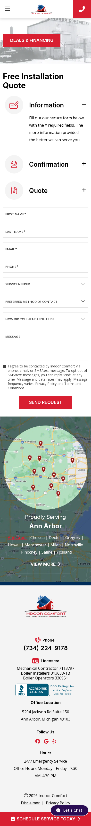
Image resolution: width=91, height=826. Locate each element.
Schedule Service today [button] (46, 818)
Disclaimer (30, 803)
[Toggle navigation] (7, 9)
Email (11, 249)
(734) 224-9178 (46, 648)
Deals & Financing (31, 40)
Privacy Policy (58, 803)
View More (43, 564)
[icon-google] (46, 742)
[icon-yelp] (54, 742)
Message (12, 336)
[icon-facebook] (37, 742)
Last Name (15, 231)
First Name (15, 214)
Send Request (45, 402)
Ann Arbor (17, 537)
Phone (11, 266)
